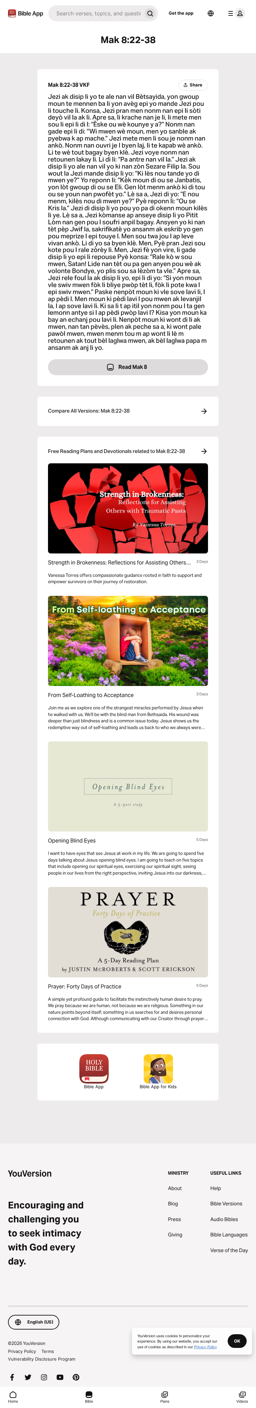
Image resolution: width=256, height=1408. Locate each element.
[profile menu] (235, 13)
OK (237, 1341)
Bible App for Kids (158, 1086)
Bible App (94, 1086)
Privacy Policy (22, 1351)
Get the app (181, 13)
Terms (47, 1351)
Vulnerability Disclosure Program (41, 1359)
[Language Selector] (210, 13)
